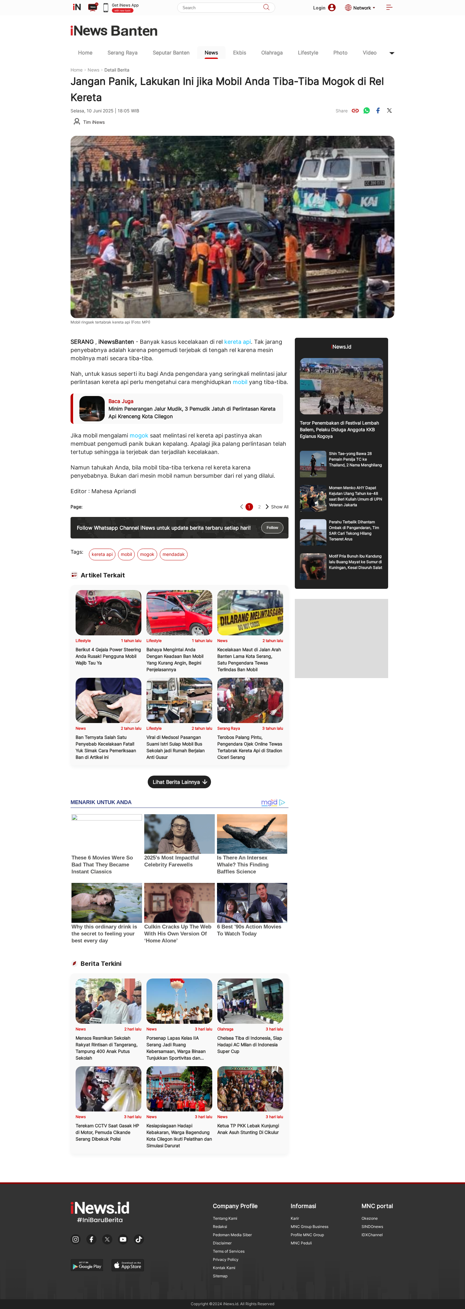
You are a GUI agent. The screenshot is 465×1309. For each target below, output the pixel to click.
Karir (295, 1218)
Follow (272, 527)
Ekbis (239, 52)
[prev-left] (241, 506)
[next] (267, 506)
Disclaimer (222, 1243)
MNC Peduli (301, 1243)
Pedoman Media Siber (232, 1234)
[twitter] (389, 110)
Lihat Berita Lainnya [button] (176, 782)
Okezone (370, 1218)
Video (370, 52)
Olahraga (272, 52)
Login (319, 7)
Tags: (77, 552)
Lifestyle (308, 52)
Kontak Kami (224, 1267)
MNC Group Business (309, 1226)
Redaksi (220, 1226)
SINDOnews (372, 1226)
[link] (355, 110)
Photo (340, 52)
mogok (139, 435)
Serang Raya (123, 52)
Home (85, 52)
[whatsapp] (367, 110)
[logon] (77, 8)
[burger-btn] (389, 7)
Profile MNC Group (307, 1234)
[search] (266, 7)
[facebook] (378, 110)
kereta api (237, 341)
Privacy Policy (226, 1259)
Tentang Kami (225, 1218)
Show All (279, 506)
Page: (77, 506)
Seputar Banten (171, 52)
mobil (240, 382)
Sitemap (220, 1276)
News (211, 52)
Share (342, 110)
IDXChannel (372, 1234)
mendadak (174, 554)
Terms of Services (229, 1251)
